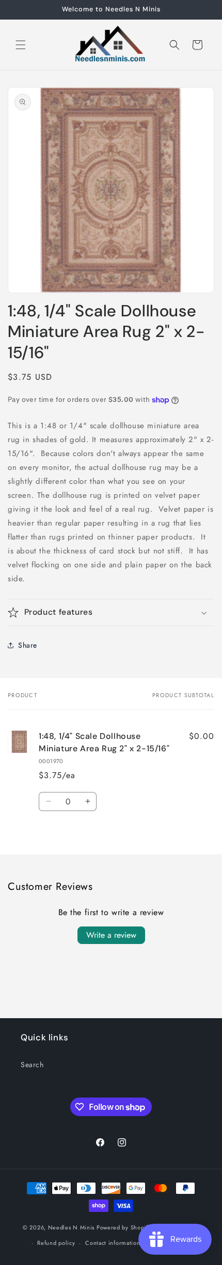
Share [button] (27, 645)
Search (32, 1064)
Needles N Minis (71, 1227)
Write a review (111, 935)
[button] (20, 44)
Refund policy (56, 1243)
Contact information (112, 1243)
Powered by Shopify (124, 1227)
